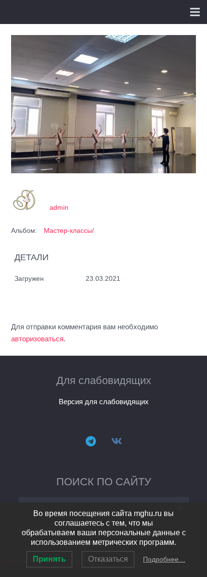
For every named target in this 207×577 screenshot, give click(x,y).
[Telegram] (90, 441)
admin (59, 207)
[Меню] (195, 12)
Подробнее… (164, 559)
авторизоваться (37, 339)
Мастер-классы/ (69, 230)
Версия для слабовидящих (104, 401)
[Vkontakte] (116, 441)
